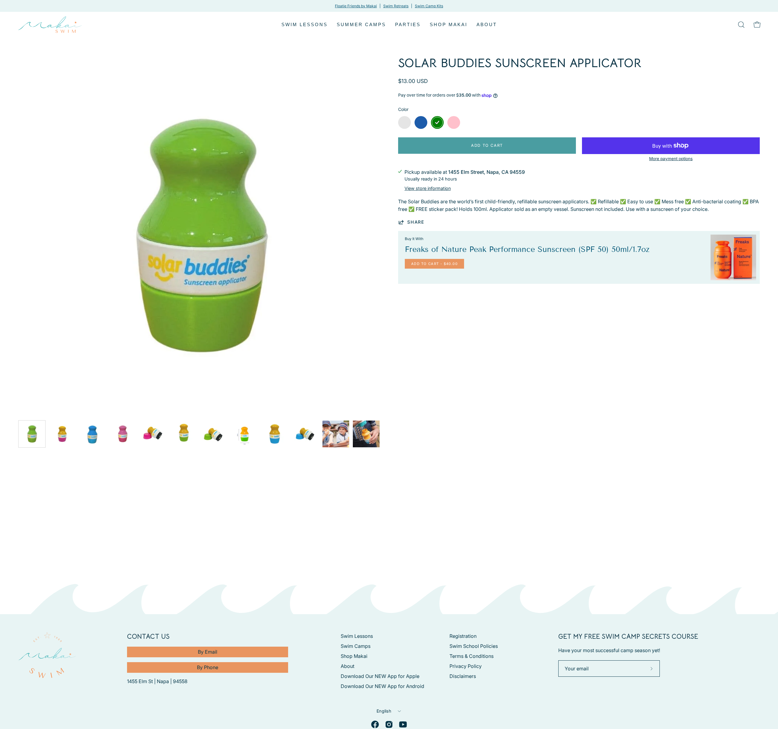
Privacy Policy (465, 666)
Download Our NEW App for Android (382, 686)
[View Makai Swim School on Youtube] (403, 724)
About (347, 666)
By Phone (207, 667)
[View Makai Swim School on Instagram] (389, 724)
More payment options (671, 158)
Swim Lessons (357, 636)
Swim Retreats (395, 6)
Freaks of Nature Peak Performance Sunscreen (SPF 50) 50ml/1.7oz (527, 249)
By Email (207, 652)
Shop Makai (354, 656)
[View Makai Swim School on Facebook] (375, 724)
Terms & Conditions (471, 656)
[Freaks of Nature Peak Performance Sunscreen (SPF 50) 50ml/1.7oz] (733, 257)
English (384, 711)
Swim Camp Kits (429, 6)
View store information (427, 188)
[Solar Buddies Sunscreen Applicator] (32, 434)
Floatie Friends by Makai (356, 6)
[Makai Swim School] (50, 24)
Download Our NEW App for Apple (380, 676)
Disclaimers (462, 676)
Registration (463, 636)
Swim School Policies (473, 646)
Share (416, 222)
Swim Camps (355, 646)
